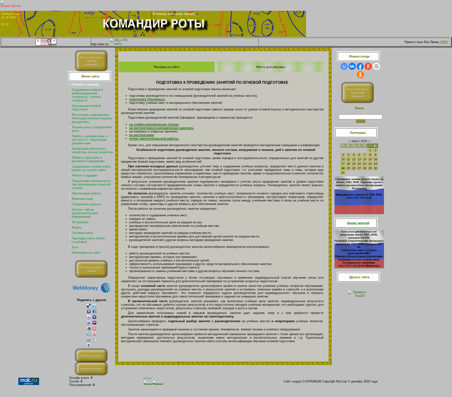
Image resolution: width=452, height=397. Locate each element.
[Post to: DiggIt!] (89, 311)
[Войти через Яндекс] (368, 66)
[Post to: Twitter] (94, 305)
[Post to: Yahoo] (94, 322)
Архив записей (358, 223)
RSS (444, 42)
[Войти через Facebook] (360, 66)
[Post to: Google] (89, 317)
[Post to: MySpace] (94, 317)
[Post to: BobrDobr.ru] (89, 328)
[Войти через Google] (376, 66)
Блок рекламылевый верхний (92, 61)
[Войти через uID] (344, 66)
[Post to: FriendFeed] (89, 322)
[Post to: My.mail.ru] (89, 339)
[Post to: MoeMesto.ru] (89, 334)
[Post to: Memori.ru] (94, 328)
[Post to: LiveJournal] (94, 339)
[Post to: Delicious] (89, 305)
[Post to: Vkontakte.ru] (89, 345)
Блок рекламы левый (92, 269)
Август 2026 (359, 141)
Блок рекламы (92, 355)
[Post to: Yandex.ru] (94, 334)
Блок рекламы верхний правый (358, 93)
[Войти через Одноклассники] (360, 74)
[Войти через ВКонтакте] (352, 66)
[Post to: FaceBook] (94, 311)
